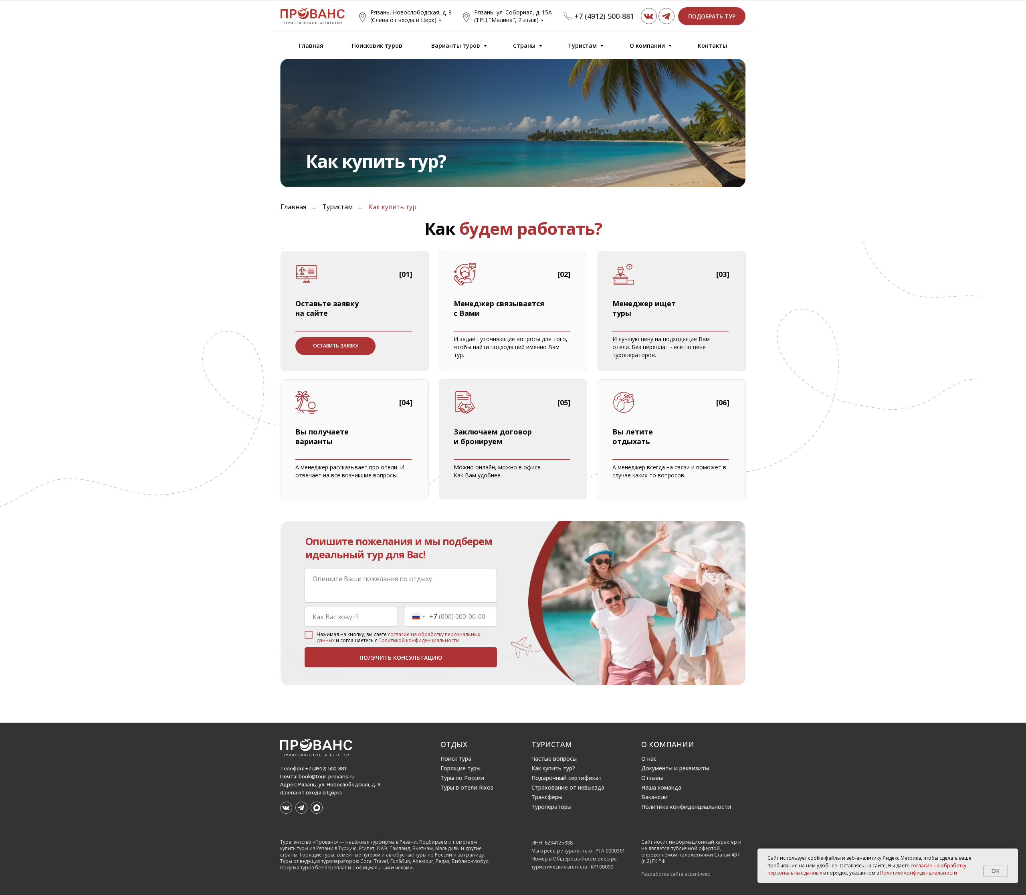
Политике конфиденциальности (918, 872)
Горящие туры (460, 768)
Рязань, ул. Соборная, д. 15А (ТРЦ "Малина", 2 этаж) (513, 16)
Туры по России (462, 778)
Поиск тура (455, 758)
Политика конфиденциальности (686, 806)
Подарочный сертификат (566, 778)
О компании (648, 45)
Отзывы (652, 778)
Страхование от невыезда (567, 787)
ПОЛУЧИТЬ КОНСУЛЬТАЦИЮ (401, 657)
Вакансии (654, 797)
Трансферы (546, 797)
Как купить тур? (553, 768)
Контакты (712, 45)
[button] (711, 16)
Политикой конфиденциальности (418, 640)
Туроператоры (551, 806)
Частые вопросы (554, 758)
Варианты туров (456, 45)
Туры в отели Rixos (466, 787)
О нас (648, 758)
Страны (525, 45)
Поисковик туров (377, 45)
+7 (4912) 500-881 (604, 16)
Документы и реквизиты (675, 768)
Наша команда (661, 787)
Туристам (583, 45)
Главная (311, 45)
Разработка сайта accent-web (676, 874)
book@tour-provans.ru (327, 776)
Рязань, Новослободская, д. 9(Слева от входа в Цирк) (411, 16)
